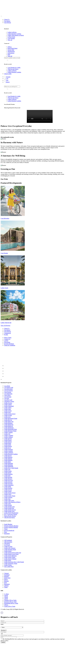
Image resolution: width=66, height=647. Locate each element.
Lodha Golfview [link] (12, 32)
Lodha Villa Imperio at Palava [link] (16, 35)
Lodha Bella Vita (8, 421)
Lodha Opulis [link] (11, 37)
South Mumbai (8, 524)
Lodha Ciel (7, 434)
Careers (6, 340)
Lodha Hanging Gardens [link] (14, 33)
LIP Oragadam (8, 542)
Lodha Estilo (7, 444)
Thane (6, 529)
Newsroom (7, 342)
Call (7, 78)
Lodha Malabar (8, 460)
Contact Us (7, 339)
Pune (5, 532)
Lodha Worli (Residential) (11, 513)
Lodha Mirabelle (8, 466)
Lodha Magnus (8, 457)
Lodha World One (9, 508)
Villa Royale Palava (13, 69)
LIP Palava (7, 543)
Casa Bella (7, 386)
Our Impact (7, 21)
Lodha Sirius (7, 560)
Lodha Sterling (8, 488)
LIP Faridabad (8, 540)
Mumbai (6, 581)
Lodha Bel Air (8, 420)
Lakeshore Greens (9, 401)
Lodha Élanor (8, 440)
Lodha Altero (7, 407)
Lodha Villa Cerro (9, 500)
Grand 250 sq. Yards (9, 606)
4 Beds (6, 595)
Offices (10, 47)
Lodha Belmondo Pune (10, 429)
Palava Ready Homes (10, 516)
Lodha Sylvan (8, 489)
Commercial (7, 333)
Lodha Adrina (8, 404)
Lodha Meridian (8, 465)
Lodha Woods (8, 505)
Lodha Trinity (8, 491)
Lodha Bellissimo (9, 427)
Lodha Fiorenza (8, 449)
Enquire (8, 77)
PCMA (6, 334)
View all (10, 40)
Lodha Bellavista (8, 424)
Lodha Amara (8, 410)
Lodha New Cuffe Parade (11, 468)
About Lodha (7, 73)
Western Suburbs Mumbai (11, 526)
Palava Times (7, 337)
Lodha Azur (7, 417)
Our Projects (7, 22)
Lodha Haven (8, 455)
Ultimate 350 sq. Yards (10, 600)
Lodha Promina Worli (10, 549)
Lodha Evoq (7, 448)
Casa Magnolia (8, 393)
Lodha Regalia (8, 477)
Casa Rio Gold (8, 400)
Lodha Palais (7, 472)
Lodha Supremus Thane (10, 563)
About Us (6, 19)
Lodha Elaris (7, 443)
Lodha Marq (7, 462)
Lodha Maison (8, 458)
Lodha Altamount (9, 406)
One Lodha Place (9, 566)
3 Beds (6, 597)
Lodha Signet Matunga (10, 555)
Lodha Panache (8, 474)
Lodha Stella (7, 486)
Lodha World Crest (9, 506)
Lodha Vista (7, 503)
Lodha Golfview (12, 70)
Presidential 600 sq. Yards (11, 603)
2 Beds (6, 598)
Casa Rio (6, 398)
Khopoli (6, 576)
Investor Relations (9, 343)
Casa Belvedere (8, 389)
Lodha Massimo (8, 463)
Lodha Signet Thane (9, 557)
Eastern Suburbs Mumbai (11, 527)
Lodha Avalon (8, 415)
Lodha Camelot (8, 432)
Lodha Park (7, 475)
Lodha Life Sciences (9, 548)
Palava (6, 579)
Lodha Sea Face (8, 480)
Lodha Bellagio (8, 423)
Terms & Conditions (9, 345)
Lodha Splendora (8, 485)
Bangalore (7, 533)
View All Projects (5, 325)
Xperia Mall (11, 50)
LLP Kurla (7, 545)
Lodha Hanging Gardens (14, 72)
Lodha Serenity (8, 482)
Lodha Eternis (8, 446)
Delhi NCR (7, 578)
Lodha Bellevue (8, 426)
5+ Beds (6, 594)
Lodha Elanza (8, 441)
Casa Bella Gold (8, 387)
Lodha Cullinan (8, 437)
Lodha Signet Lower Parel (11, 554)
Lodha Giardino (8, 451)
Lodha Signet (7, 551)
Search (8, 82)
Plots (9, 54)
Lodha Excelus (8, 546)
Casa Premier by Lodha (14, 67)
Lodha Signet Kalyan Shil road (12, 552)
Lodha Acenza (8, 403)
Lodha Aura (7, 412)
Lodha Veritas (8, 565)
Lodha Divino (8, 438)
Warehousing (11, 51)
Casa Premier (7, 397)
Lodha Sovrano (8, 483)
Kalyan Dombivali (9, 530)
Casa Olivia (7, 395)
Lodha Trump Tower (9, 492)
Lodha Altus (7, 409)
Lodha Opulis (8, 471)
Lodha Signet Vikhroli (10, 559)
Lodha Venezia (8, 497)
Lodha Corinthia (8, 435)
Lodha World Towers (10, 509)
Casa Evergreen (8, 390)
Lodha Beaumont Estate (10, 418)
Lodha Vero (7, 499)
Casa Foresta (7, 392)
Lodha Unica (7, 494)
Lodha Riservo (8, 479)
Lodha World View (9, 511)
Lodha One (7, 469)
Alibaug (6, 585)
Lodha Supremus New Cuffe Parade (14, 562)
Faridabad (7, 575)
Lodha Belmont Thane (10, 431)
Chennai (6, 573)
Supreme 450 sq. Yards (10, 601)
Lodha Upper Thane (9, 496)
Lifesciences (11, 53)
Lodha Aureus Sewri (9, 414)
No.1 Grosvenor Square (10, 514)
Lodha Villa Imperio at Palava (12, 502)
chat (7, 80)
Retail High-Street (12, 48)
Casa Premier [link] (11, 38)
